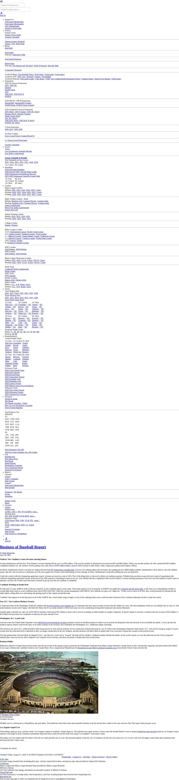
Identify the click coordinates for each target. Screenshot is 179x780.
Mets (7, 323)
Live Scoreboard (11, 151)
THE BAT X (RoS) (26, 121)
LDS (30, 260)
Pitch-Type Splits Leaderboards (17, 208)
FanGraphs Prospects (13, 59)
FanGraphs (9, 52)
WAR (7, 525)
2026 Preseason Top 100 (14, 450)
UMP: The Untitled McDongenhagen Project (63, 79)
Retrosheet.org (5, 777)
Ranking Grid (16, 201)
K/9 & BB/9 (24, 516)
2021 (26, 162)
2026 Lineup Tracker (13, 383)
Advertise (86, 757)
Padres (34, 325)
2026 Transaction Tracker (14, 377)
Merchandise (10, 488)
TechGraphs (49, 74)
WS (18, 260)
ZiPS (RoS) (9, 112)
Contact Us (77, 757)
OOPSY (8, 96)
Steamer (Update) (24, 114)
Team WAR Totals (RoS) (14, 300)
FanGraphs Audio (27, 79)
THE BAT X (19, 94)
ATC (7, 92)
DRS (17, 520)
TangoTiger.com (6, 772)
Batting (7, 225)
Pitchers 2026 (21, 280)
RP (16, 334)
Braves (8, 318)
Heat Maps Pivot (11, 459)
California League (14, 238)
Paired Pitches (10, 463)
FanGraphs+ (60, 74)
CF (31, 332)
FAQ (13, 44)
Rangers (35, 313)
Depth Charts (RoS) (12, 116)
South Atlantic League (30, 236)
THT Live (21, 77)
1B (15, 332)
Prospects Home (11, 399)
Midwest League (14, 236)
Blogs (7, 503)
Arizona (13, 241)
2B (18, 332)
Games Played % (27, 136)
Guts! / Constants (11, 479)
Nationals (9, 325)
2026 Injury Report (12, 373)
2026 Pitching (21, 249)
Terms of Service (98, 757)
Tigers (20, 309)
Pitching (14, 225)
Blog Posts (20, 44)
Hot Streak (9, 461)
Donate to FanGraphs (13, 28)
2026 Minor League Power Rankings (19, 386)
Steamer (8, 88)
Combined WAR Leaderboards (17, 269)
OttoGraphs (116, 79)
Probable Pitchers (25, 151)
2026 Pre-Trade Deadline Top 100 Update (21, 452)
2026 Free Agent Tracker (14, 390)
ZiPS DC (13, 85)
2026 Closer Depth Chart (14, 370)
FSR (22, 520)
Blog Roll (8, 48)
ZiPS (7, 85)
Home (22, 284)
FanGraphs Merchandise (14, 24)
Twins (20, 311)
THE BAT (9, 94)
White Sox (22, 313)
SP (13, 334)
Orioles (8, 307)
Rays (7, 309)
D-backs (35, 318)
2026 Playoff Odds (12, 172)
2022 (21, 162)
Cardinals (22, 320)
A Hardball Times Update (10, 715)
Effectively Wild (19, 55)
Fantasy (38, 77)
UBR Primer (15, 525)
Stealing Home (87, 79)
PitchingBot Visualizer (13, 465)
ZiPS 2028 (18, 129)
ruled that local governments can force (52, 622)
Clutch (31, 525)
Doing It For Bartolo (102, 79)
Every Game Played (12, 136)
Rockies (35, 327)
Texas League (41, 234)
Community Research (13, 70)
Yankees (8, 313)
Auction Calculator (12, 37)
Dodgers (35, 320)
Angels (35, 305)
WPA (23, 525)
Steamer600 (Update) (23, 103)
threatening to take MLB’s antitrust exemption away (98, 648)
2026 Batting (10, 249)
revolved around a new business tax (60, 606)
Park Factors (9, 481)
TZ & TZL (29, 520)
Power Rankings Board (14, 468)
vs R (17, 284)
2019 (36, 162)
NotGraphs (39, 74)
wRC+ (14, 512)
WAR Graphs (10, 271)
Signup (7, 44)
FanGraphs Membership (14, 22)
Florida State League (44, 238)
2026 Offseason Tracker (14, 392)
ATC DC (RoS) (11, 118)
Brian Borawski (8, 553)
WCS (36, 260)
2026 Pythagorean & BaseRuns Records (20, 174)
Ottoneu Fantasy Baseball (15, 41)
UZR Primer (9, 520)
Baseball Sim (10, 457)
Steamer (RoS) (10, 114)
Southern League (28, 234)
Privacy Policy (112, 757)
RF (34, 332)
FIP (6, 516)
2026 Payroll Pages (12, 375)
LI (27, 525)
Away (28, 284)
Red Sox (8, 311)
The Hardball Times (25, 74)
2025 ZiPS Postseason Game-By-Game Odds (22, 176)
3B (24, 332)
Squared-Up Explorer (13, 470)
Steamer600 (9, 103)
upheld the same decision (147, 731)
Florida (19, 241)
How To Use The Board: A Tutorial (18, 405)
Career (38, 190)
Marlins (8, 320)
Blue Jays (9, 305)
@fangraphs (66, 757)
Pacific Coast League (35, 232)
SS (21, 332)
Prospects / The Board (13, 492)
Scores (7, 494)
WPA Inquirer (10, 276)
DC (16, 305)
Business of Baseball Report (23, 547)
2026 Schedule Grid (12, 379)
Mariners (35, 311)
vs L (13, 284)
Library (8, 477)
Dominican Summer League (18, 243)
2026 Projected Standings (14, 170)
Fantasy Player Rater (13, 35)
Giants (34, 323)
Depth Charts (10, 90)
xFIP (10, 516)
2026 (13, 190)
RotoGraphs (9, 63)
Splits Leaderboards (12, 205)
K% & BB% (27, 512)
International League (18, 232)
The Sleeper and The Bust (23, 66)
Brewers (21, 318)
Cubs (20, 323)
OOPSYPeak (10, 105)
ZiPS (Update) (20, 112)
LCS (24, 260)
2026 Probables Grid (13, 381)
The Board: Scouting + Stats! (16, 403)
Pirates (20, 325)
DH (37, 332)
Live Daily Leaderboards (14, 153)
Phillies (8, 327)
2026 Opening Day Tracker (15, 394)
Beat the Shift (53, 66)
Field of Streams (40, 66)
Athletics (35, 309)
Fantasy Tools (10, 501)
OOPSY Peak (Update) (25, 105)
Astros (34, 307)
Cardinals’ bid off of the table (132, 589)
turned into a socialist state (64, 570)
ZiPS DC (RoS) (33, 112)
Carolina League (28, 238)
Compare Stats (42, 201)
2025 (7, 162)
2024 (12, 162)
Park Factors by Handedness (16, 534)
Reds (20, 327)
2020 (31, 162)
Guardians (22, 305)
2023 (17, 162)
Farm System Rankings (14, 408)
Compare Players (29, 201)
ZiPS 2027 (9, 129)
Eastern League (15, 234)
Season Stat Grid (11, 210)
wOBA (8, 512)
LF (28, 332)
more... (35, 512)
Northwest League (47, 236)
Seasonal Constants (12, 529)
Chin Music (39, 79)
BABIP (16, 516)
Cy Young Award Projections (16, 140)
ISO (19, 512)
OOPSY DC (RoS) (12, 123)
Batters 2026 (10, 280)
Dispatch (30, 77)
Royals (21, 307)
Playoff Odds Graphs (28, 172)
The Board (9, 401)
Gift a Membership (12, 26)
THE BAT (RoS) (11, 121)
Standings (8, 496)
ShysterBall (46, 77)
